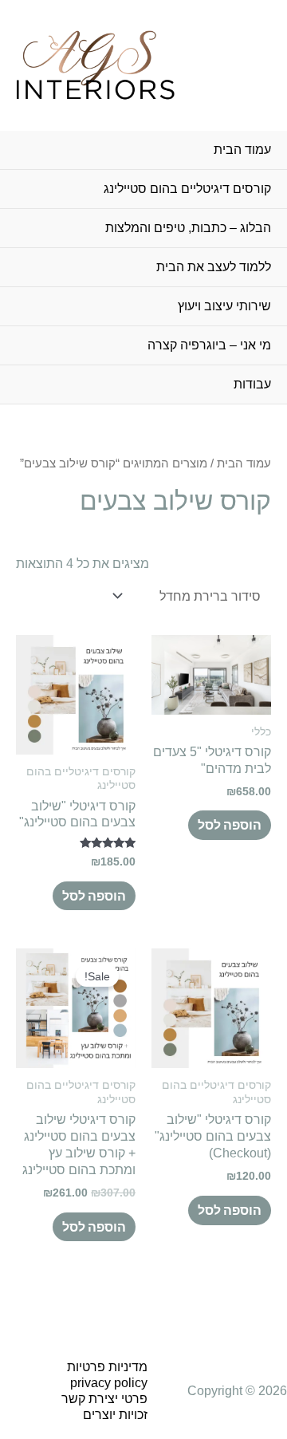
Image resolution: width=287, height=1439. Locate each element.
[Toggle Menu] (28, 249)
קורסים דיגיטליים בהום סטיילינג (187, 188)
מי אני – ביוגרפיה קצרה (209, 345)
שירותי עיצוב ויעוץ (224, 306)
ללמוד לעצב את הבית (213, 267)
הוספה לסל (229, 825)
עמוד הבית (242, 149)
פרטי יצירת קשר (104, 1398)
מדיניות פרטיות (107, 1367)
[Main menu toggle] (271, 65)
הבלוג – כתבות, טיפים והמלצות (188, 228)
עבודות (252, 384)
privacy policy (108, 1383)
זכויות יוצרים (115, 1414)
